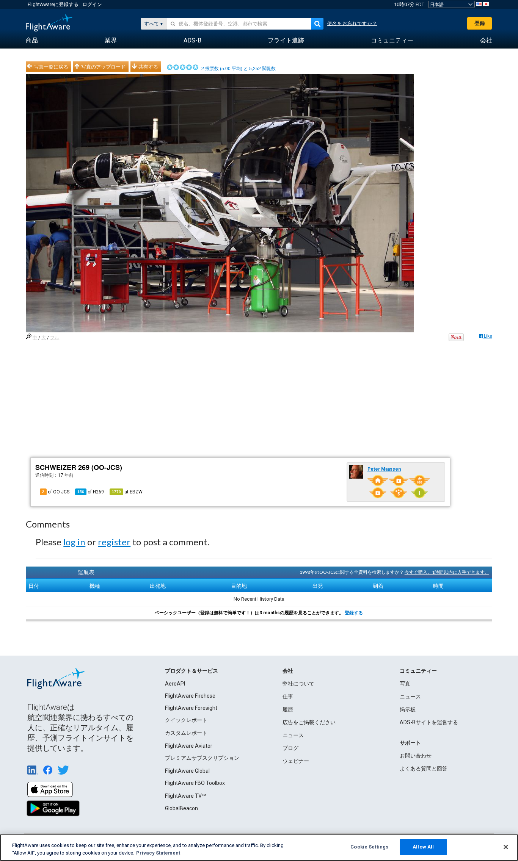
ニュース (293, 735)
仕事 (288, 696)
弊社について (298, 684)
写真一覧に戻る (51, 67)
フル (54, 337)
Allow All (423, 847)
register (114, 541)
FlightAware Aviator (188, 746)
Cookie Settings (369, 847)
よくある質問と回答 (423, 769)
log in (74, 541)
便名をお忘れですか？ (352, 23)
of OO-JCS (55, 492)
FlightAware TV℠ (185, 796)
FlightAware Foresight (191, 708)
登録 (479, 23)
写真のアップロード (103, 67)
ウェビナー (296, 761)
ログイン (92, 4)
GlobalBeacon (181, 808)
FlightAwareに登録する (53, 4)
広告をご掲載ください (309, 722)
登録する (354, 612)
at (127, 492)
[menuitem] (32, 41)
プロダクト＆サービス (191, 671)
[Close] (506, 847)
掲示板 (408, 709)
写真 (405, 684)
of (90, 492)
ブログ (290, 748)
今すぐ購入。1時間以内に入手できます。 (447, 572)
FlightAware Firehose (190, 696)
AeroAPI (175, 684)
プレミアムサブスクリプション (202, 758)
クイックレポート (186, 720)
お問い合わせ (416, 756)
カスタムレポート (186, 733)
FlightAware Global (187, 771)
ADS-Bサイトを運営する (429, 722)
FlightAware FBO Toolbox (195, 783)
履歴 (288, 709)
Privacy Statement (158, 853)
